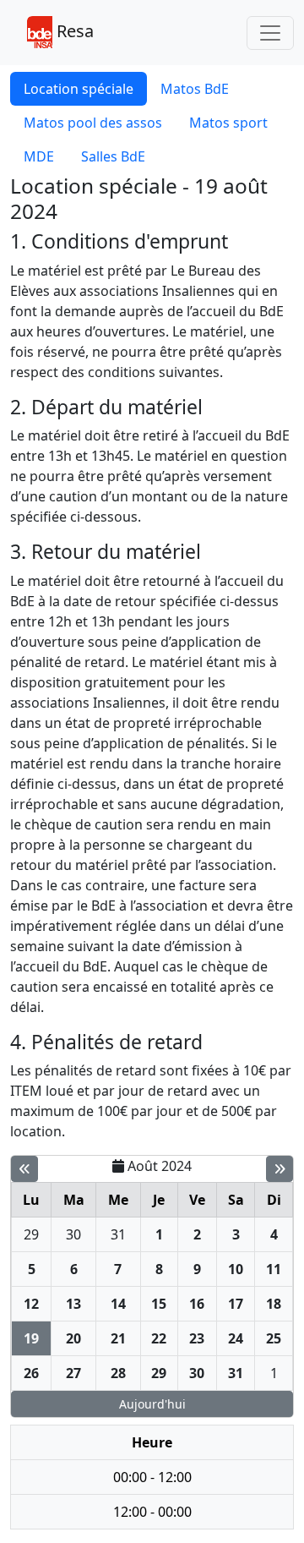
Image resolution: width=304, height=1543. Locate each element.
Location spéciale (78, 88)
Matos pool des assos (93, 122)
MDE (39, 156)
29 (31, 1234)
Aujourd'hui (152, 1404)
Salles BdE (113, 156)
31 (118, 1234)
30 (73, 1234)
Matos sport (228, 122)
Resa (73, 30)
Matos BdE (194, 88)
